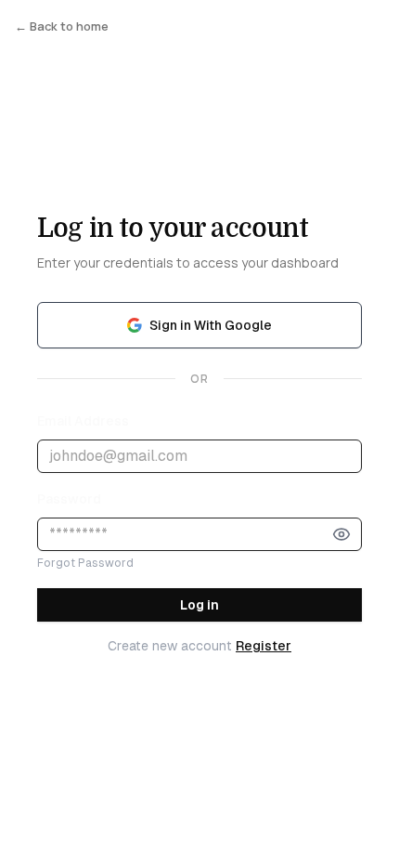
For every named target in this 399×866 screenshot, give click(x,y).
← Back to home (62, 26)
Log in (199, 604)
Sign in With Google (210, 325)
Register (263, 645)
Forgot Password (85, 563)
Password (69, 499)
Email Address (83, 420)
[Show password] (341, 534)
